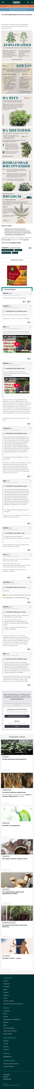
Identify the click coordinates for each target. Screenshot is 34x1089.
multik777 (6, 306)
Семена (5, 1016)
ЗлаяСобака (6, 582)
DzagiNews (5, 247)
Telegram (6, 1041)
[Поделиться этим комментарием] (30, 293)
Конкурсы (6, 995)
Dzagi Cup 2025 (7, 1033)
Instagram (6, 1046)
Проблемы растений (9, 922)
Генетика (5, 756)
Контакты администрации (11, 1063)
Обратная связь (7, 1079)
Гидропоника (7, 790)
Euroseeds (25, 239)
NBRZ (4, 326)
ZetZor (5, 554)
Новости (5, 981)
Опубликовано (11, 295)
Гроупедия (6, 1011)
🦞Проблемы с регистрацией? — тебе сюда (17, 6)
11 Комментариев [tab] (9, 289)
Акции (5, 998)
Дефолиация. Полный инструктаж (15, 229)
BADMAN (5, 293)
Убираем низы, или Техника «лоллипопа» (17, 231)
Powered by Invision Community (11, 1085)
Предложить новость (17, 260)
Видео (5, 989)
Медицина (6, 823)
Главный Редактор (8, 1066)
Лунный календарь (8, 1028)
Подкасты (6, 1049)
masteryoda (6, 428)
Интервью (6, 986)
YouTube (5, 1043)
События (5, 992)
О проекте (5, 1076)
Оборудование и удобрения (11, 1019)
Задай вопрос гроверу (10, 1031)
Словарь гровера (8, 1001)
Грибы (5, 1025)
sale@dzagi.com (7, 1056)
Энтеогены (6, 889)
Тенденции (6, 984)
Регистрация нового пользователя (17, 716)
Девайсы (6, 1022)
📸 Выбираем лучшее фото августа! (17, 9)
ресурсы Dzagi (16, 242)
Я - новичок (6, 955)
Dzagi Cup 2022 (6, 239)
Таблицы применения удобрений (13, 1003)
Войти (17, 726)
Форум (5, 1014)
